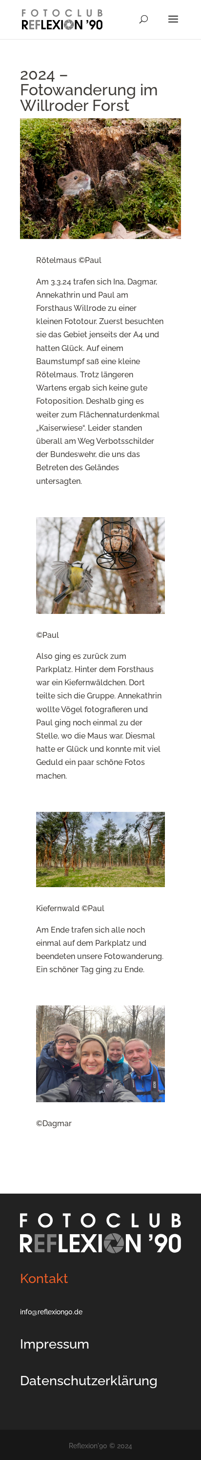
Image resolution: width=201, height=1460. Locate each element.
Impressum (54, 1343)
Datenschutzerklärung (89, 1380)
